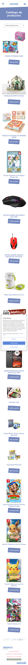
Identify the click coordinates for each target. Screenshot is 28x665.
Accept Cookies (14, 343)
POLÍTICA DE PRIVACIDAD (14, 654)
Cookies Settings (14, 347)
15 (22, 639)
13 (17, 639)
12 (15, 639)
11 (13, 639)
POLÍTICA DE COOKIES (14, 656)
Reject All (14, 339)
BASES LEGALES (14, 651)
